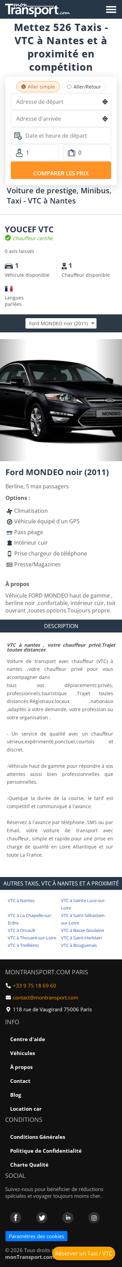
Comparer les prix (61, 173)
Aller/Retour (87, 86)
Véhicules (22, 1053)
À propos (21, 1067)
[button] (115, 345)
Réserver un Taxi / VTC (83, 1253)
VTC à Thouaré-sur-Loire (32, 938)
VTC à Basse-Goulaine (82, 930)
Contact (20, 1080)
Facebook (15, 1217)
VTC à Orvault (21, 930)
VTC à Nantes (21, 900)
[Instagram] (94, 1217)
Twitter (41, 1217)
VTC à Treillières (23, 945)
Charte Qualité (29, 1164)
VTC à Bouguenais (79, 945)
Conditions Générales (37, 1136)
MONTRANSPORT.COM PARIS (46, 972)
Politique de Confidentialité (46, 1150)
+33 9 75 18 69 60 (34, 985)
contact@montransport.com (45, 997)
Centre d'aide (27, 1039)
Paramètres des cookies (36, 1236)
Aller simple (41, 86)
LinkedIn (68, 1217)
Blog (15, 1094)
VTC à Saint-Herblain (81, 938)
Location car (26, 1108)
